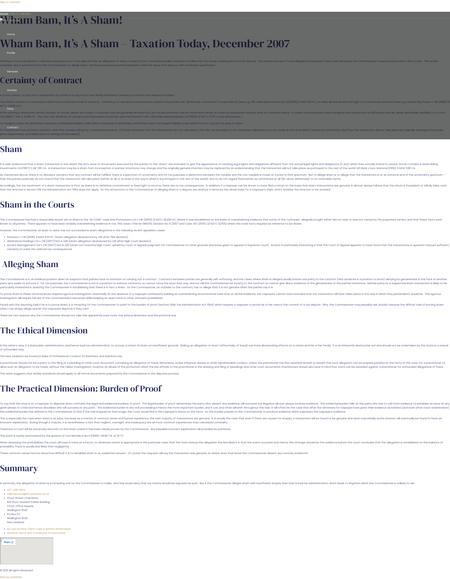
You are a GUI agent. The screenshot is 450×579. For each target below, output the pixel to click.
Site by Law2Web (11, 577)
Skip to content (10, 2)
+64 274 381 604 (20, 14)
